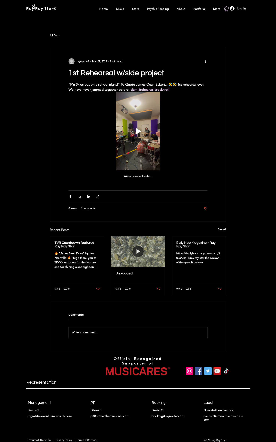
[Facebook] (198, 371)
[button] (226, 8)
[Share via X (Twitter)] (79, 196)
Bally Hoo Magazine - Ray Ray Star (196, 244)
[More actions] (205, 61)
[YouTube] (217, 371)
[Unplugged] (138, 251)
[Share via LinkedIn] (88, 196)
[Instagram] (189, 371)
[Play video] (138, 131)
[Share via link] (98, 196)
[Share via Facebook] (70, 196)
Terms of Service (86, 440)
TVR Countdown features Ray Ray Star (74, 244)
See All (222, 229)
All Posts (55, 35)
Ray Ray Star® (41, 8)
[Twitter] (208, 371)
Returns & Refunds (39, 440)
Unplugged (124, 273)
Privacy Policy (64, 440)
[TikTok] (226, 371)
